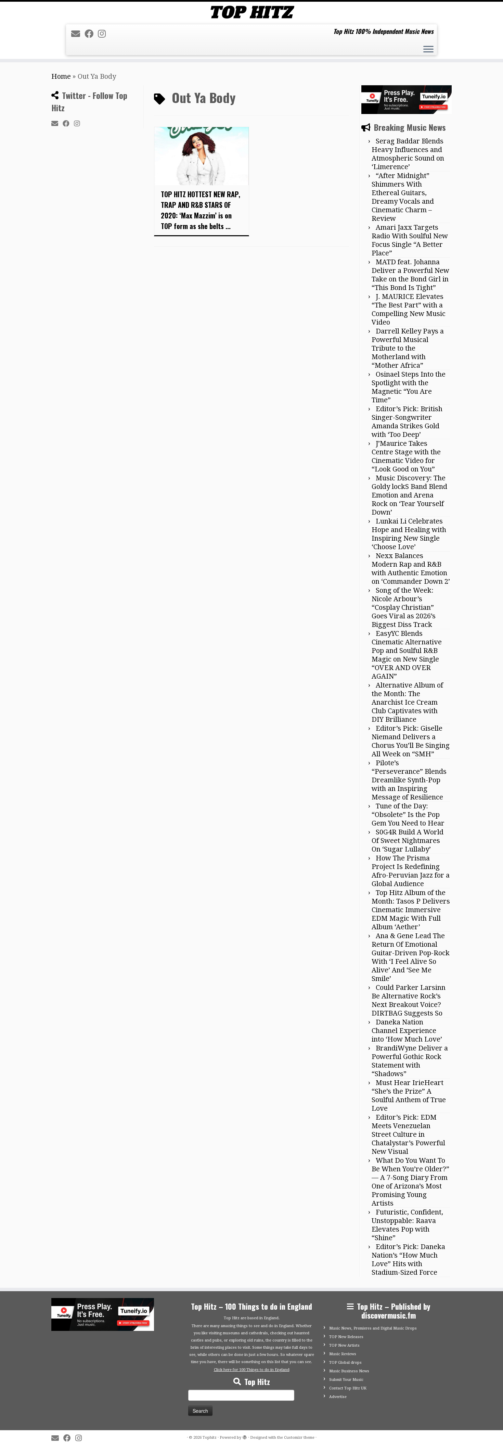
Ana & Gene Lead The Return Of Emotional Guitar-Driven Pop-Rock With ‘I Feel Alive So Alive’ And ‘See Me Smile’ (411, 957)
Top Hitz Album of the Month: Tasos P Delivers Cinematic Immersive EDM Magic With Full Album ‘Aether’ (411, 910)
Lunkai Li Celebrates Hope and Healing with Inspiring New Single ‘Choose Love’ (409, 534)
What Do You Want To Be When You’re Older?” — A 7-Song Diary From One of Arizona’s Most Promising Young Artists (410, 1181)
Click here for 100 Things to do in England (251, 1370)
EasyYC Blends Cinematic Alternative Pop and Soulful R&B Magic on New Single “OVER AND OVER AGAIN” (407, 654)
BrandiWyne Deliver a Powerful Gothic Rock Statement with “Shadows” (410, 1061)
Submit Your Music (346, 1379)
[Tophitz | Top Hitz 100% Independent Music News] (251, 12)
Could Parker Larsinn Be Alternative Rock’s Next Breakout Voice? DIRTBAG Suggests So (409, 1000)
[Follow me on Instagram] (104, 34)
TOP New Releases (346, 1337)
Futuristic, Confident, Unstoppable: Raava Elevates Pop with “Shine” (407, 1225)
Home (61, 76)
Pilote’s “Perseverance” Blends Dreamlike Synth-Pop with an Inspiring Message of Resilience (409, 780)
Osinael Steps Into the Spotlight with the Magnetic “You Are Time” (409, 387)
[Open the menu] (428, 50)
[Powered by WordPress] (244, 1436)
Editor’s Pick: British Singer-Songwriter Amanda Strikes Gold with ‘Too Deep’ (407, 422)
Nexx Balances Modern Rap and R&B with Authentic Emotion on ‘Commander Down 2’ (411, 569)
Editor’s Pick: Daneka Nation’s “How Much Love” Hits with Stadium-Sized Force (408, 1259)
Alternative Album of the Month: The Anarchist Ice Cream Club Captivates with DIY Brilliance (407, 702)
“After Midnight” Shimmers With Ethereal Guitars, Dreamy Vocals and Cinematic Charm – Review (403, 197)
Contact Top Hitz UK (347, 1388)
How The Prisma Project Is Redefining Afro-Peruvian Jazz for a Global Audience (411, 871)
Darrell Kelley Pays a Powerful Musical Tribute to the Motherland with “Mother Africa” (408, 348)
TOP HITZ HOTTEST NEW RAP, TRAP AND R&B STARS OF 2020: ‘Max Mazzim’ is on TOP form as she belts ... (200, 210)
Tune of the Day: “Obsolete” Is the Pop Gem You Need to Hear (408, 814)
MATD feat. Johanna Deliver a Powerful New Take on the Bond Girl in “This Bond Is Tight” (410, 275)
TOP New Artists (344, 1345)
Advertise (338, 1397)
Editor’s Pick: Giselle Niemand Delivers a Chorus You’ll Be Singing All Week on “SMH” (411, 741)
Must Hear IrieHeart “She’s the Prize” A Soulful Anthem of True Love (409, 1095)
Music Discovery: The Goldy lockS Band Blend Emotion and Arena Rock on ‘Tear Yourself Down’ (409, 495)
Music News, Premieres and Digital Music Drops (373, 1328)
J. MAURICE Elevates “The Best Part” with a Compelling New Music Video (409, 309)
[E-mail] (78, 34)
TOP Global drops (345, 1362)
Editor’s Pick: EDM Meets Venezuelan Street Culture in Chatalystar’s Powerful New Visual (408, 1134)
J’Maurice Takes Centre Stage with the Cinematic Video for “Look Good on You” (406, 456)
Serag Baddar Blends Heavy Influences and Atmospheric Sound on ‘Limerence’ (408, 154)
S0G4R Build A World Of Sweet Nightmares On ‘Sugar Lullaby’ (407, 840)
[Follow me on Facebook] (91, 34)
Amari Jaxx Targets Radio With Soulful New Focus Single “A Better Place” (410, 240)
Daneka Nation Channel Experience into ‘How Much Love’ (407, 1030)
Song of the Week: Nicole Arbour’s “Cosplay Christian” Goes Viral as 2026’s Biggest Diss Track (404, 607)
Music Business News (349, 1371)
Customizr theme (299, 1437)
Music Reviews (342, 1354)
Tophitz (210, 1437)
